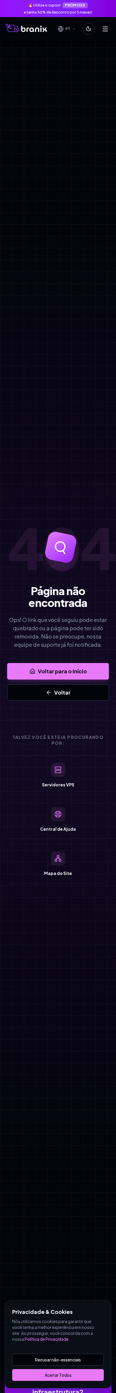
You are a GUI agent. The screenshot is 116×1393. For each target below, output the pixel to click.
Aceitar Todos (58, 1375)
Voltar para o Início (62, 671)
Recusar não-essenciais (58, 1359)
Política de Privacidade (46, 1339)
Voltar (62, 692)
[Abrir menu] (105, 29)
